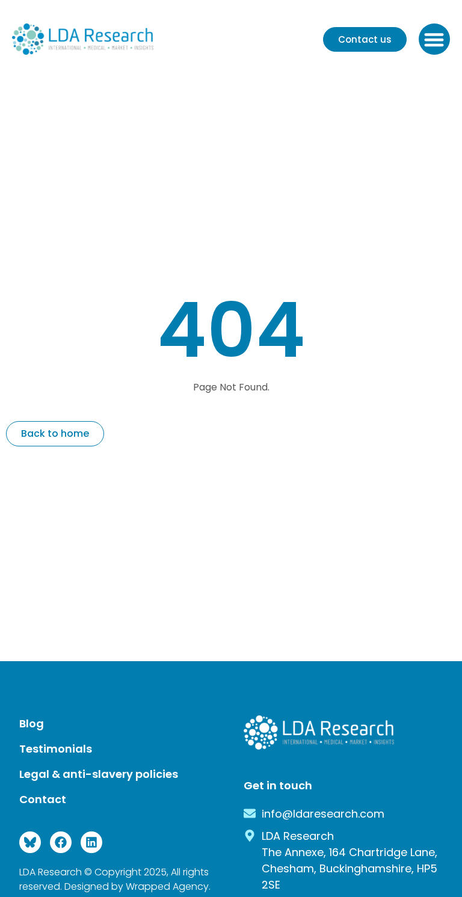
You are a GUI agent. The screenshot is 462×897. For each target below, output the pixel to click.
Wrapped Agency (167, 886)
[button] (435, 39)
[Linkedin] (91, 842)
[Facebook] (61, 842)
